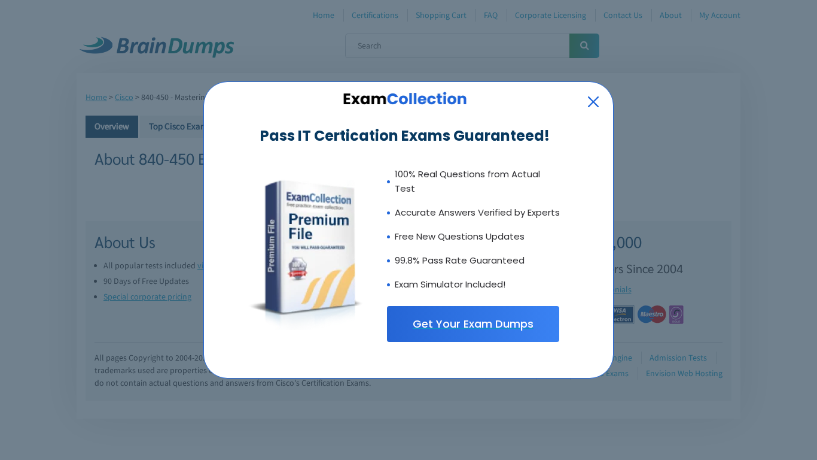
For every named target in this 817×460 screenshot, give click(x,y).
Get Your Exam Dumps (473, 323)
